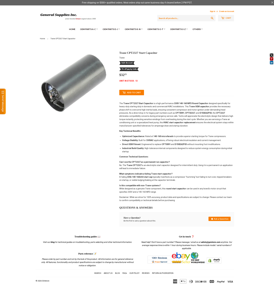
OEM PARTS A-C (88, 29)
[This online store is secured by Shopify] (214, 263)
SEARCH (97, 273)
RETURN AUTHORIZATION (162, 273)
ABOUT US (108, 273)
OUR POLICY (134, 273)
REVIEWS (146, 273)
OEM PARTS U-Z (178, 29)
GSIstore (45, 281)
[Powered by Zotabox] (271, 66)
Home (72, 29)
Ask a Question (220, 219)
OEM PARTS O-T (155, 29)
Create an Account (226, 11)
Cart (228, 18)
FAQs (124, 273)
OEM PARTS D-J (110, 29)
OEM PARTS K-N (133, 29)
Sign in (212, 11)
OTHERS (197, 29)
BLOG (117, 273)
